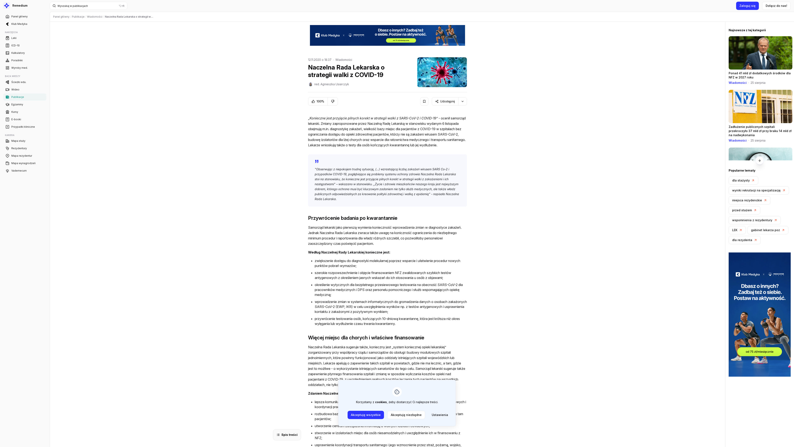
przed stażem (742, 210)
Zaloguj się (747, 5)
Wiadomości (343, 59)
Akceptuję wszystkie (366, 415)
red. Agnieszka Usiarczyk (331, 84)
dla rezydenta (742, 240)
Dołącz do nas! (776, 5)
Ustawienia (440, 415)
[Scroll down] (760, 160)
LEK (734, 230)
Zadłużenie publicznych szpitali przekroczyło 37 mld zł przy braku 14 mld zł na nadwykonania (760, 131)
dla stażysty (741, 180)
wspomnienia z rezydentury (752, 220)
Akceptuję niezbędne (406, 415)
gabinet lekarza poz (765, 230)
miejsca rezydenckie (747, 200)
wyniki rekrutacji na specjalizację (756, 190)
